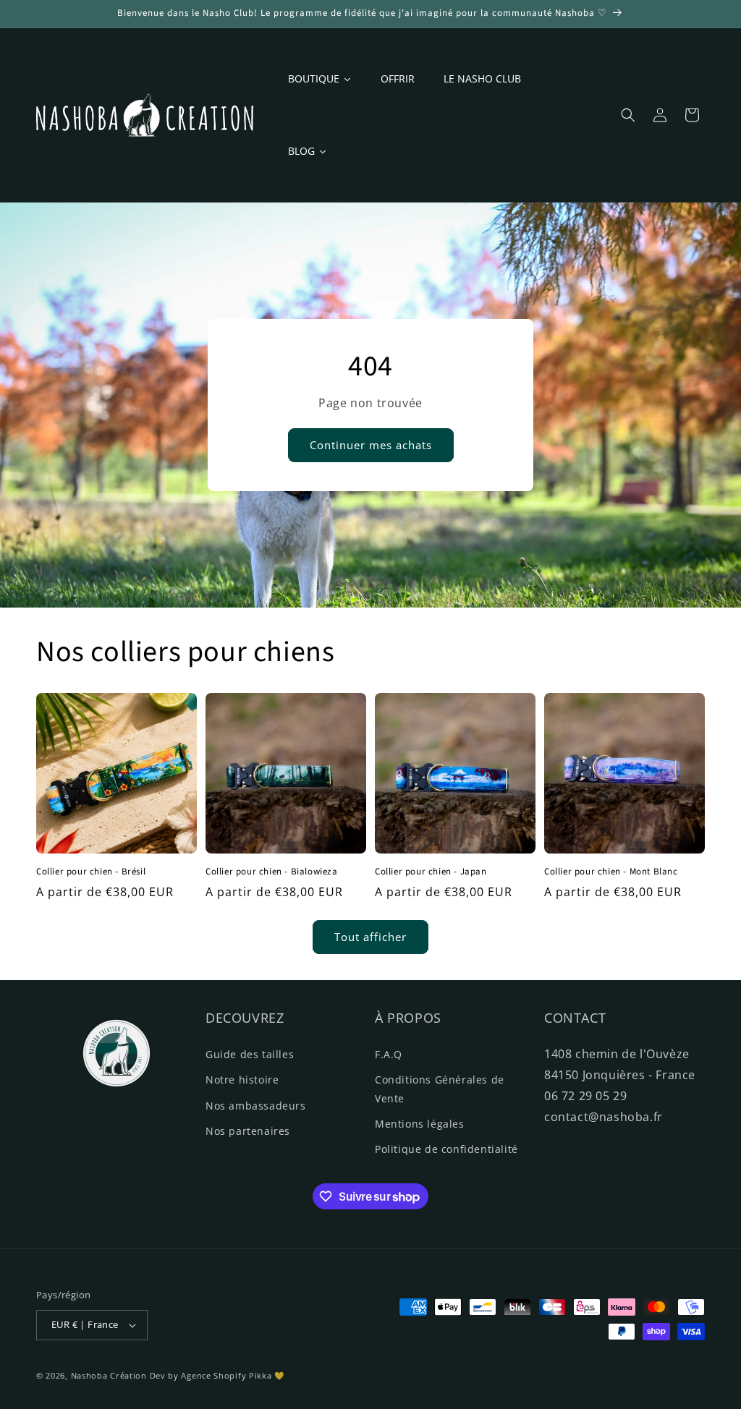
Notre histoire (242, 1079)
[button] (628, 115)
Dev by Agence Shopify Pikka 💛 (217, 1375)
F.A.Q (388, 1054)
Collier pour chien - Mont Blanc (611, 872)
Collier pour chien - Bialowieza (272, 872)
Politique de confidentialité (446, 1149)
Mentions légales (420, 1124)
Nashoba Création (109, 1375)
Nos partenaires (248, 1131)
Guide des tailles (250, 1054)
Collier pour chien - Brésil (90, 872)
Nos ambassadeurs (256, 1105)
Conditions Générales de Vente (439, 1088)
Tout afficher (370, 936)
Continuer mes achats (371, 445)
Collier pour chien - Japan (431, 872)
